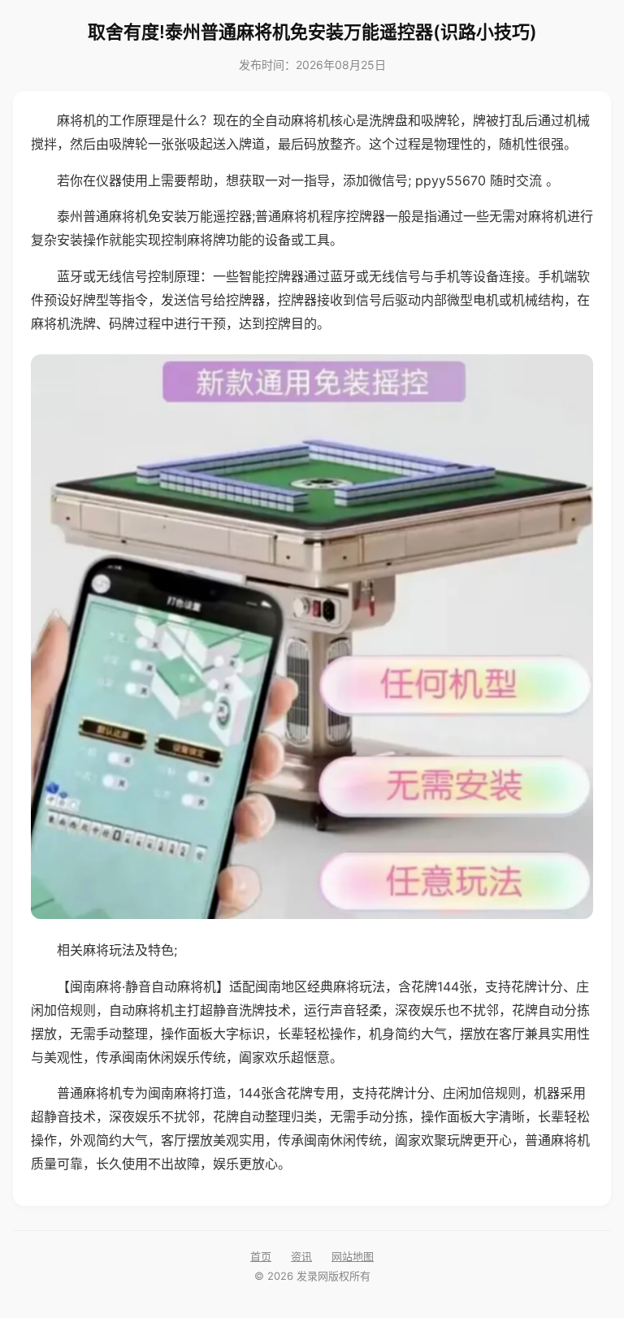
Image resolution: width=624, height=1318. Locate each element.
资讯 (301, 1256)
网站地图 (353, 1256)
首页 (260, 1256)
